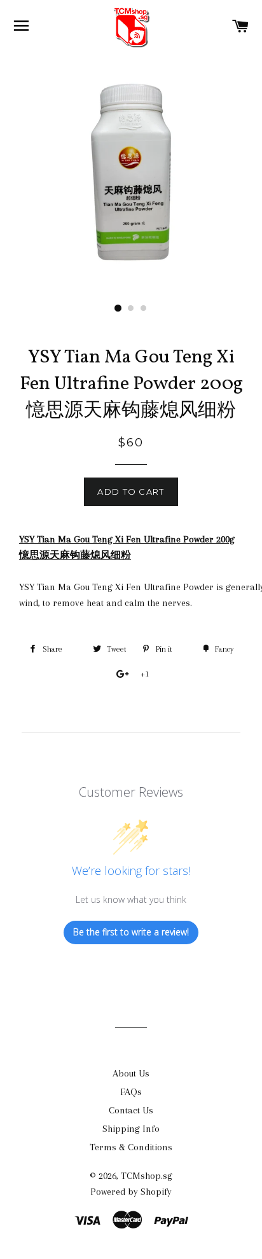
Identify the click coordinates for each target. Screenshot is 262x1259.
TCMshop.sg (146, 1175)
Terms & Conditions (131, 1147)
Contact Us (131, 1110)
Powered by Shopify (131, 1191)
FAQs (131, 1091)
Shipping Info (131, 1128)
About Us (131, 1073)
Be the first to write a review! (131, 932)
